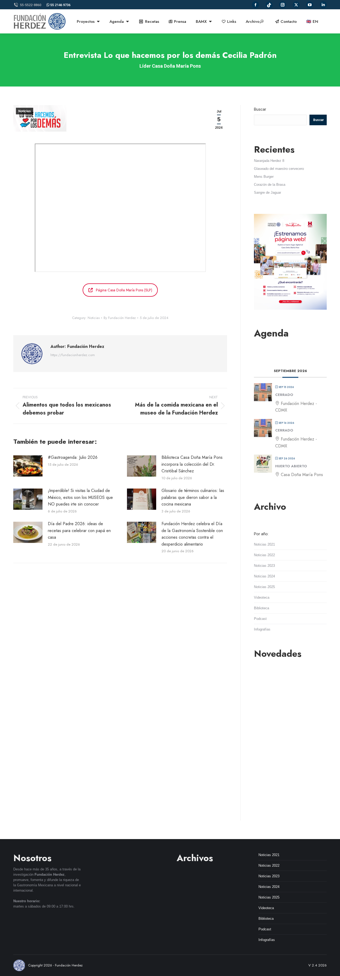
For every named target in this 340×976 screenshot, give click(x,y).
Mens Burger (264, 177)
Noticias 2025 (264, 587)
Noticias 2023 (264, 566)
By (120, 318)
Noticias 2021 (264, 544)
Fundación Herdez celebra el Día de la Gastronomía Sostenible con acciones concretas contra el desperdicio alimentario (192, 534)
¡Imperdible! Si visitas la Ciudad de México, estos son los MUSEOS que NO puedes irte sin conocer (80, 497)
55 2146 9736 (59, 5)
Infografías (262, 629)
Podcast (260, 619)
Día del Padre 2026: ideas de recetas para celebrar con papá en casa (79, 530)
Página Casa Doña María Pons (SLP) (124, 290)
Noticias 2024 (264, 576)
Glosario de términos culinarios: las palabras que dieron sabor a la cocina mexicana (193, 497)
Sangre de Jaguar (267, 193)
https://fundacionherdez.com (72, 355)
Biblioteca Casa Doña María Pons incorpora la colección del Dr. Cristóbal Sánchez (192, 464)
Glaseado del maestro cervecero (279, 169)
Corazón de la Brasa (269, 185)
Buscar (260, 109)
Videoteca (261, 597)
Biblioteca (261, 608)
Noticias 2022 (264, 555)
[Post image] (27, 466)
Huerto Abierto (291, 466)
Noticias (24, 111)
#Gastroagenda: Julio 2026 (72, 457)
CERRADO (284, 394)
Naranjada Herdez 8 (269, 161)
